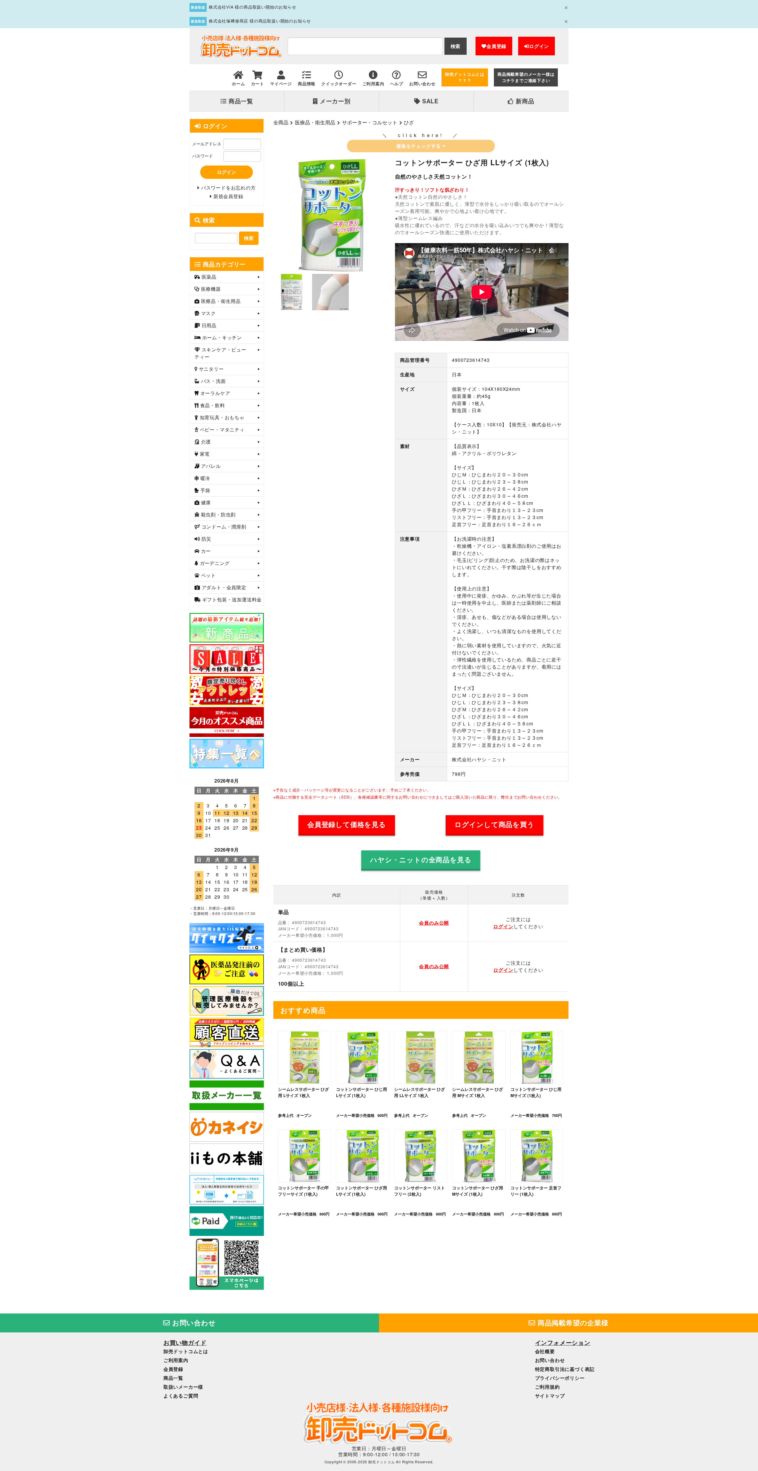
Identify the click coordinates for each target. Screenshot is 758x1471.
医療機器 (210, 288)
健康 (205, 502)
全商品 (280, 122)
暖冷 (204, 478)
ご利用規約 (547, 1386)
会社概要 (545, 1351)
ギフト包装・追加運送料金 (231, 599)
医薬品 (208, 276)
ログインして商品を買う (494, 824)
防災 (205, 538)
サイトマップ (550, 1395)
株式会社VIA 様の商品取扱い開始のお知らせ (252, 7)
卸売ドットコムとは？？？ (464, 77)
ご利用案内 (175, 1360)
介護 (205, 441)
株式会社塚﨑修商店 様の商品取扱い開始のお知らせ (260, 21)
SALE (429, 101)
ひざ (409, 122)
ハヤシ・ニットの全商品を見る (420, 859)
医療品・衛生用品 (315, 122)
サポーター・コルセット (369, 122)
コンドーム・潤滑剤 (223, 526)
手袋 (204, 490)
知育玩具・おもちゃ (221, 417)
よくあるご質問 (180, 1395)
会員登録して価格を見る (346, 824)
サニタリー (210, 368)
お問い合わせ (193, 1322)
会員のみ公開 (434, 922)
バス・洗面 (213, 381)
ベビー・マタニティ (221, 429)
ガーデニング (214, 563)
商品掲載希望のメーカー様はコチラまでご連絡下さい (525, 77)
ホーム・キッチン (221, 337)
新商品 (524, 101)
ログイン (539, 46)
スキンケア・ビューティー (220, 353)
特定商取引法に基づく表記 (565, 1369)
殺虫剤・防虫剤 (218, 514)
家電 (204, 453)
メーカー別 (334, 101)
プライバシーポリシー (560, 1377)
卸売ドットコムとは (185, 1351)
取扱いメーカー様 (183, 1386)
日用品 (208, 325)
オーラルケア (214, 393)
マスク (208, 313)
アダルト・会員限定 (223, 587)
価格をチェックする (419, 145)
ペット (208, 575)
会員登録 (496, 46)
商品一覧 (240, 101)
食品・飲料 (212, 405)
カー (205, 550)
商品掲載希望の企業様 (572, 1322)
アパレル (210, 466)
